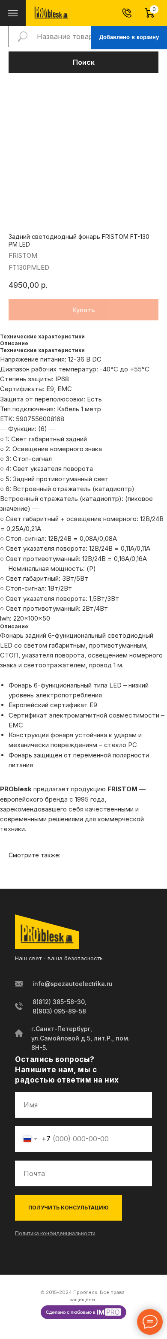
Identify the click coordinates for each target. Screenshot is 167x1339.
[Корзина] (153, 13)
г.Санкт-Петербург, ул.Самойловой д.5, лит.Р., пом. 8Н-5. (80, 1038)
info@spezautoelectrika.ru (73, 983)
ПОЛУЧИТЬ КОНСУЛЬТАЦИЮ (68, 1207)
